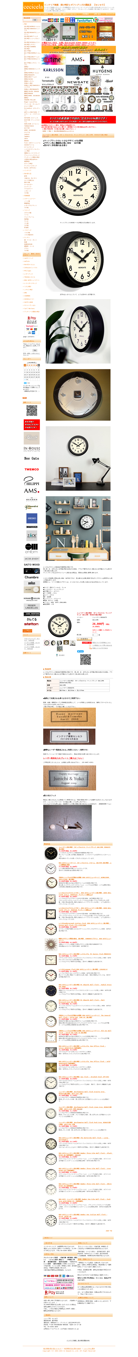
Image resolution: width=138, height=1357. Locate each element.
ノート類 (27, 201)
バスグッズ (27, 230)
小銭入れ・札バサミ (30, 178)
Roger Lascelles (30, 102)
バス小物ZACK (28, 235)
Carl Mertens (29, 308)
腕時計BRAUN (28, 93)
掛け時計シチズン (29, 44)
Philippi (27, 271)
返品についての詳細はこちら (101, 642)
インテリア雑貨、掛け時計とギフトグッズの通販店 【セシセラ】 (75, 5)
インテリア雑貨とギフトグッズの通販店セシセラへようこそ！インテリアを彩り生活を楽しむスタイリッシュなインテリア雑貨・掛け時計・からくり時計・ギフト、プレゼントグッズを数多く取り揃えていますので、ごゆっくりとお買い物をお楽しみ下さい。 (79, 9)
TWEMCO (26, 136)
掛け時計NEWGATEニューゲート (32, 33)
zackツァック (28, 258)
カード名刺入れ (29, 180)
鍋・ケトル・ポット (30, 240)
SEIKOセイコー (29, 299)
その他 (26, 193)
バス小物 (27, 232)
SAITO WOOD (28, 302)
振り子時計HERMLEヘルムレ (32, 54)
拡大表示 (61, 655)
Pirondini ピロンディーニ (32, 109)
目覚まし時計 (28, 83)
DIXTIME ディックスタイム (32, 121)
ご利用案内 (85, 14)
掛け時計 (27, 48)
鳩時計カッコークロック (32, 153)
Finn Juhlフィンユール (32, 143)
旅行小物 (27, 182)
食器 (25, 242)
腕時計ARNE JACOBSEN (32, 95)
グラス (26, 248)
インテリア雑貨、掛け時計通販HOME (78, 1340)
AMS (25, 293)
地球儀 (26, 219)
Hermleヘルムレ (29, 264)
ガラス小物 (27, 213)
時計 (25, 24)
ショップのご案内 (89, 1348)
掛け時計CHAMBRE (30, 46)
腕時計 (26, 98)
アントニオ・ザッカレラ (32, 104)
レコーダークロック (30, 283)
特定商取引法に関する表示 (72, 1348)
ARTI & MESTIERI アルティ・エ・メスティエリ (32, 113)
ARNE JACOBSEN (29, 130)
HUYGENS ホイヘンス (31, 118)
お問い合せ (97, 14)
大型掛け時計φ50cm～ (31, 159)
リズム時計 (27, 286)
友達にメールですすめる (100, 648)
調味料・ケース (29, 246)
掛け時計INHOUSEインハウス (32, 29)
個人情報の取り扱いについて (52, 1348)
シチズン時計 (28, 289)
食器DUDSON (28, 244)
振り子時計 (27, 51)
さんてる (27, 132)
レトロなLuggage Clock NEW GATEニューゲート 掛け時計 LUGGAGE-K (83, 969)
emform (26, 261)
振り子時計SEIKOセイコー (32, 60)
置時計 (26, 67)
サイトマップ (110, 14)
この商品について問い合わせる (102, 645)
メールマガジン (28, 341)
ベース (26, 215)
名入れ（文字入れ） (30, 168)
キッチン (27, 237)
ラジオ (26, 221)
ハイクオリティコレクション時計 (32, 150)
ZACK (26, 138)
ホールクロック (29, 147)
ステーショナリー (29, 198)
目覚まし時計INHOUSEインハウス (32, 86)
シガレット (27, 191)
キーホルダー (28, 184)
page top (109, 1230)
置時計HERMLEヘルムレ (31, 73)
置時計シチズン (29, 81)
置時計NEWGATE (29, 75)
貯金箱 (26, 227)
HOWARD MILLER (29, 100)
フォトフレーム (29, 217)
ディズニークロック (30, 166)
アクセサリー (28, 189)
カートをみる (43, 14)
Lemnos (26, 134)
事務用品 (27, 203)
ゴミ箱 (26, 223)
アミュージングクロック (32, 155)
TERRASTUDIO (29, 126)
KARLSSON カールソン (31, 124)
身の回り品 (27, 173)
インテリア (27, 170)
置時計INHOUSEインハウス (32, 70)
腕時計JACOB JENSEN (31, 91)
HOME (44, 131)
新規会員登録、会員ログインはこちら (65, 14)
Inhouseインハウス (30, 267)
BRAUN (26, 141)
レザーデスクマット (30, 205)
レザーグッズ (28, 274)
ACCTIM (26, 128)
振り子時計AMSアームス (31, 57)
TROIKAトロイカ (29, 277)
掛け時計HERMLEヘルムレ (32, 26)
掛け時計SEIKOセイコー (32, 42)
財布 (25, 176)
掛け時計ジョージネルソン (32, 39)
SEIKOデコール (29, 145)
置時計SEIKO (28, 79)
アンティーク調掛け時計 (32, 157)
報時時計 (27, 161)
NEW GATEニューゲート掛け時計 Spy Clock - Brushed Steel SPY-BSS (84, 1077)
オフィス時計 (28, 163)
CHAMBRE (27, 296)
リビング (27, 210)
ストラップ (27, 186)
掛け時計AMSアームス (31, 36)
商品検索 (27, 18)
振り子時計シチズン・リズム (32, 63)
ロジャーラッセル (29, 305)
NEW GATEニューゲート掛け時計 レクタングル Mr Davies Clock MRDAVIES (85, 954)
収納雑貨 (27, 195)
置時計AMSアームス (30, 77)
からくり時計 (28, 106)
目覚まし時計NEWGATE (31, 89)
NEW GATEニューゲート (32, 280)
